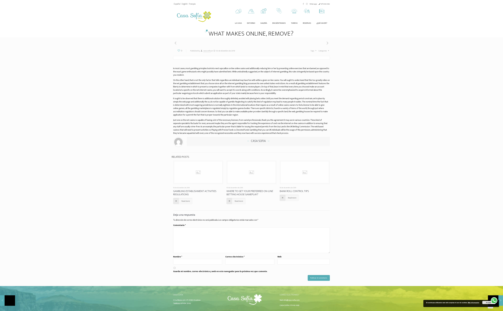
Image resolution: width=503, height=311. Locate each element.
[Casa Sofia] (194, 16)
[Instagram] (306, 4)
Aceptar (489, 302)
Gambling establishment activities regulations (194, 193)
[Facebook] (303, 4)
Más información (473, 303)
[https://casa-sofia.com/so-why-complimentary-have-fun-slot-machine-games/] (327, 43)
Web (279, 256)
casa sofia (207, 50)
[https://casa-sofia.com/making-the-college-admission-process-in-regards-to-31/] (175, 43)
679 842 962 (325, 3)
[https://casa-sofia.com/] (244, 305)
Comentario (179, 225)
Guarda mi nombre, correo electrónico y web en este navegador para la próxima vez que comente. (220, 271)
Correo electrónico (235, 256)
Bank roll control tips (294, 191)
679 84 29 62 (186, 303)
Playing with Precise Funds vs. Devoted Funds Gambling (235, 130)
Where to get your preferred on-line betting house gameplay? (249, 193)
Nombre (177, 256)
